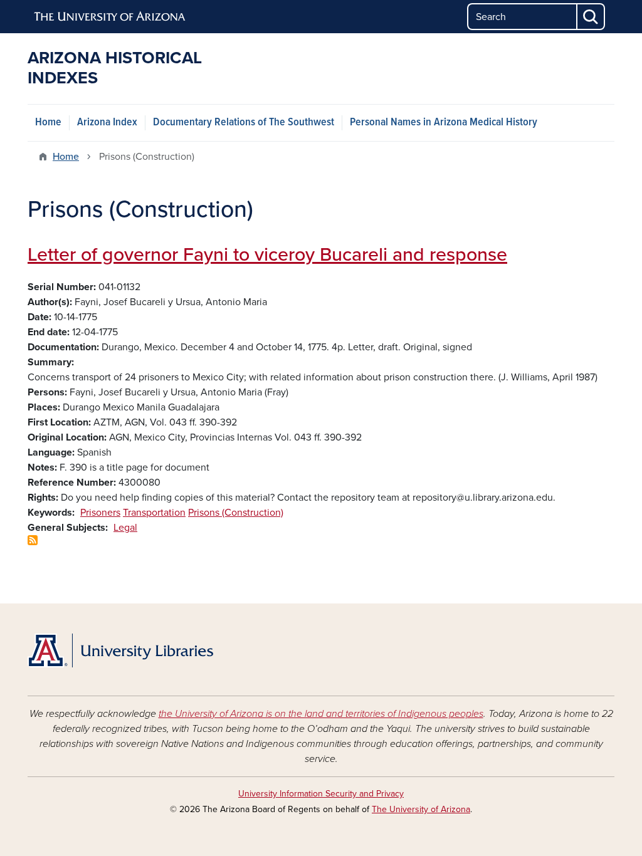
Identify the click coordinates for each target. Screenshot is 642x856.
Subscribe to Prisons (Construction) (33, 540)
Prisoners (100, 512)
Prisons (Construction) (235, 512)
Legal (125, 527)
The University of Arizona (421, 809)
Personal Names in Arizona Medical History (443, 122)
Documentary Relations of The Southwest (243, 122)
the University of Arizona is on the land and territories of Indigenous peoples (321, 713)
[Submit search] (591, 16)
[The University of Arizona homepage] (110, 17)
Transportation (154, 512)
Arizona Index (107, 122)
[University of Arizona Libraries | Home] (120, 650)
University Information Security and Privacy (321, 793)
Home (48, 122)
